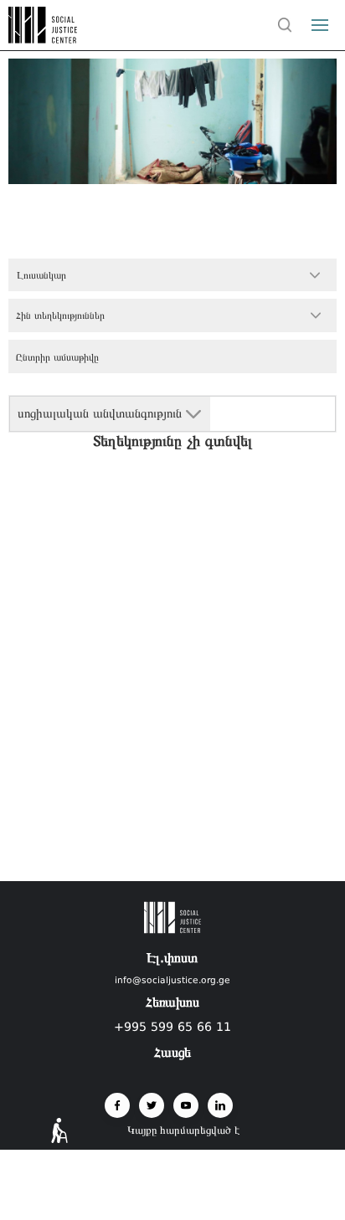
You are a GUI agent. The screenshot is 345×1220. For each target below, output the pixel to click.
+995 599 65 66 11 (172, 1026)
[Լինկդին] (220, 1105)
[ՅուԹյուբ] (185, 1105)
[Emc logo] (44, 38)
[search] (285, 25)
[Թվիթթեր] (151, 1105)
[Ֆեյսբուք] (117, 1105)
